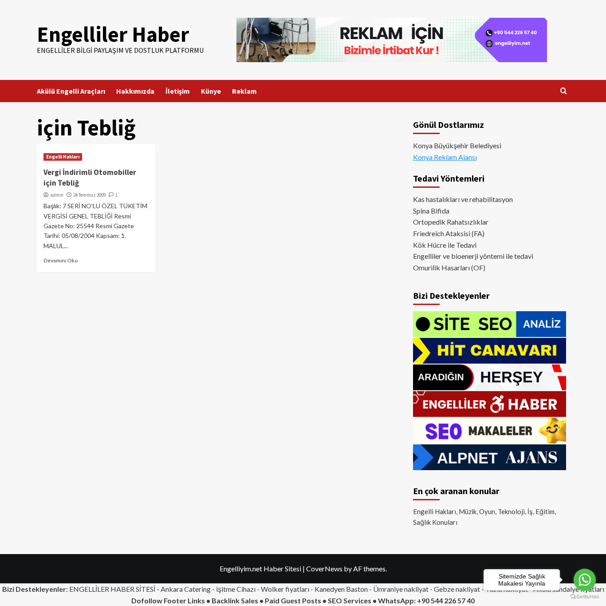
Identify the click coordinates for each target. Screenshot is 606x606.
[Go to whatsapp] (585, 580)
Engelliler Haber (113, 34)
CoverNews (324, 568)
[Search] (563, 91)
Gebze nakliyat (457, 589)
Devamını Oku (60, 260)
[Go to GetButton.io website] (585, 597)
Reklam (244, 91)
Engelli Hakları (62, 157)
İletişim (177, 91)
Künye (211, 91)
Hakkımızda (135, 91)
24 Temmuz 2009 (89, 195)
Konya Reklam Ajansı (445, 157)
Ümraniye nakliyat (401, 589)
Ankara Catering (186, 589)
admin (56, 195)
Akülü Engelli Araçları (71, 91)
